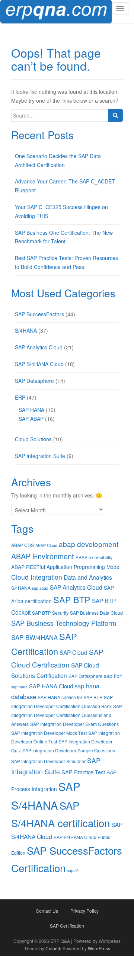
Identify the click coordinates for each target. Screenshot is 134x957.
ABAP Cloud (46, 545)
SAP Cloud (73, 652)
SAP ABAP (31, 418)
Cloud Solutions (33, 439)
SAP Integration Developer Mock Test (49, 733)
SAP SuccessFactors (39, 314)
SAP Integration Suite (40, 456)
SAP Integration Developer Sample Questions (68, 750)
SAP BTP (71, 599)
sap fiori (113, 675)
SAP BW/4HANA (34, 637)
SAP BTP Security (50, 612)
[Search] (115, 115)
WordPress (99, 948)
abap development (88, 544)
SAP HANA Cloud (51, 686)
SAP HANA (31, 409)
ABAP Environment (42, 556)
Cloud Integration (36, 577)
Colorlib (53, 948)
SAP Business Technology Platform (63, 623)
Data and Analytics (88, 577)
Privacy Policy (84, 911)
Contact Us (47, 911)
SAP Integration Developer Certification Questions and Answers (66, 715)
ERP (20, 397)
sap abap (40, 588)
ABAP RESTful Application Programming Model (66, 566)
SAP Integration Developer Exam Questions (74, 724)
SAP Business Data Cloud (96, 612)
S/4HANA (26, 330)
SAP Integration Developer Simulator (48, 761)
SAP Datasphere (34, 380)
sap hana (19, 686)
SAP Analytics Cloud (39, 347)
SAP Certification (67, 925)
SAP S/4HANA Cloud (39, 364)
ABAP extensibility (94, 557)
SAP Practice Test (83, 772)
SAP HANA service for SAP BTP (70, 697)
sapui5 (73, 870)
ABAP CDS (22, 545)
